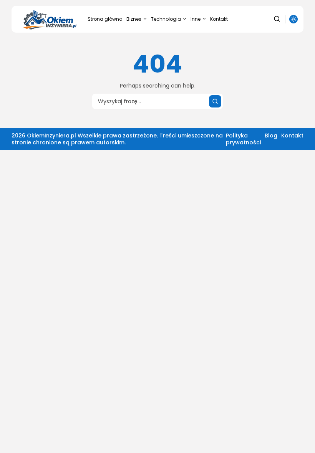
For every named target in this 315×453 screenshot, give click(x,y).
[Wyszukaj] (215, 101)
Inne (196, 19)
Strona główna (105, 19)
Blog (271, 135)
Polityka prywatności (243, 139)
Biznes (133, 19)
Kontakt (219, 19)
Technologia (166, 19)
